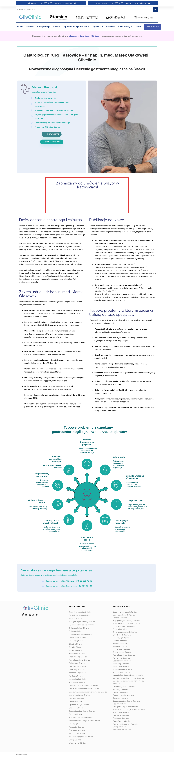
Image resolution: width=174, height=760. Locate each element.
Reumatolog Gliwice (77, 733)
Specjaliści (98, 26)
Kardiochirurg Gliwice (77, 673)
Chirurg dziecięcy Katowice (123, 626)
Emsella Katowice (120, 643)
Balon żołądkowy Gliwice (79, 615)
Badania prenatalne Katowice (125, 612)
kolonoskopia (64, 369)
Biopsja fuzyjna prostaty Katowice (126, 620)
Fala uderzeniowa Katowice (124, 655)
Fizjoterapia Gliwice (77, 663)
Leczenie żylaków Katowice (124, 686)
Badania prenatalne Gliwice (80, 612)
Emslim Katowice (120, 646)
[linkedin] (29, 614)
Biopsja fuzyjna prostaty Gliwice (82, 621)
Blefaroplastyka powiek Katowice (126, 623)
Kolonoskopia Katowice (122, 669)
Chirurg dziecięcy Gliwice (79, 628)
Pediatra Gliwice (75, 714)
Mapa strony (21, 754)
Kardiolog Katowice (121, 666)
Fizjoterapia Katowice (121, 658)
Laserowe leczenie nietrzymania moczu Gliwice (88, 692)
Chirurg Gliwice (75, 631)
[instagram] (33, 614)
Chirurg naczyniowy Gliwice (80, 634)
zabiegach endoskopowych (60, 386)
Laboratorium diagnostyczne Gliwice (83, 685)
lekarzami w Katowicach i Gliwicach (84, 36)
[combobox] (84, 9)
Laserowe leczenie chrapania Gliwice (84, 689)
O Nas (29, 26)
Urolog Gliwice (75, 740)
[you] (36, 614)
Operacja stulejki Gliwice (79, 704)
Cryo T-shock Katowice (122, 635)
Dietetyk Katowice (120, 641)
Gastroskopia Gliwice (77, 666)
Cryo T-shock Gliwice (77, 637)
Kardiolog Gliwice (76, 676)
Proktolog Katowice (121, 712)
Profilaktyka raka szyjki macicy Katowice (129, 709)
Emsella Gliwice (75, 647)
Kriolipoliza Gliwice (77, 682)
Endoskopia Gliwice (77, 653)
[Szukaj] (155, 9)
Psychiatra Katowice (121, 715)
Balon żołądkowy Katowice (124, 615)
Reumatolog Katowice (121, 721)
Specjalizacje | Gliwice (47, 26)
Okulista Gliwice (75, 701)
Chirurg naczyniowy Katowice (125, 632)
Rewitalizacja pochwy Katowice (125, 724)
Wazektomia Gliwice (77, 743)
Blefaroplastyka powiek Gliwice (82, 625)
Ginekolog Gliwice (76, 669)
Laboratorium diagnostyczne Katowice (128, 675)
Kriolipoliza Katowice (121, 672)
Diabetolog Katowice (121, 638)
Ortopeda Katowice (120, 698)
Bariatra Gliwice (75, 618)
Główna (19, 26)
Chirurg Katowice (120, 629)
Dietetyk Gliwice (75, 644)
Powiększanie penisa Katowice (125, 706)
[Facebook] (22, 614)
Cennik (109, 26)
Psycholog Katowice (77, 730)
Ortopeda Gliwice (76, 708)
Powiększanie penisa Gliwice (80, 717)
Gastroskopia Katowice (122, 661)
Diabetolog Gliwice (76, 641)
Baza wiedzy (124, 26)
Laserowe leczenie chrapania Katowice (128, 678)
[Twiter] (26, 614)
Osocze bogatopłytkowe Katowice (126, 701)
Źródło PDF (149, 249)
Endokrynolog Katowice (122, 652)
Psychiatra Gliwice (76, 727)
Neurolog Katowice (76, 698)
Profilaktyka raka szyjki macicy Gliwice (84, 720)
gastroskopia (52, 369)
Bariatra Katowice (120, 618)
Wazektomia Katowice (122, 729)
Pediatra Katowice (120, 704)
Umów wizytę (152, 26)
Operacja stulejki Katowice (123, 695)
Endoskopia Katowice (121, 649)
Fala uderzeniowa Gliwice (79, 660)
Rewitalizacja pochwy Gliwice (81, 736)
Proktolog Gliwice (76, 724)
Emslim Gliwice (75, 650)
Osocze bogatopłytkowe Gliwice (82, 711)
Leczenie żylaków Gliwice (79, 695)
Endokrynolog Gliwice (78, 657)
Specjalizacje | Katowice (75, 26)
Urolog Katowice (119, 727)
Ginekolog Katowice (121, 663)
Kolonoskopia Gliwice (77, 679)
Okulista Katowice (120, 692)
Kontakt (139, 26)
